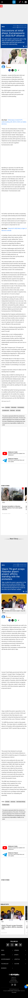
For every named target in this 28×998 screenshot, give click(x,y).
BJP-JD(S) (18, 410)
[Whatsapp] (15, 70)
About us (13, 977)
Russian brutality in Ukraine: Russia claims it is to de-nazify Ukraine (12, 507)
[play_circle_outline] (12, 494)
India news (13, 801)
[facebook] (9, 70)
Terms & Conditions (13, 982)
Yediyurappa (13, 407)
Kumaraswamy (21, 407)
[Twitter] (12, 70)
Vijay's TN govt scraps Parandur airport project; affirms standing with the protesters (13, 574)
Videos (3, 502)
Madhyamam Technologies (14, 990)
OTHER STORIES (5, 485)
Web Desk (8, 67)
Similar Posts (5, 904)
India (3, 26)
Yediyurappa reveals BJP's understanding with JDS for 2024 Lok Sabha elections (13, 122)
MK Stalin (7, 801)
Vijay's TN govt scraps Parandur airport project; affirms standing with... (11, 927)
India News (12, 410)
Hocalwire (14, 992)
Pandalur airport (5, 804)
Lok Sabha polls (5, 410)
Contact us (13, 979)
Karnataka (7, 407)
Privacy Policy (13, 980)
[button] (2, 2)
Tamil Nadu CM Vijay (21, 801)
